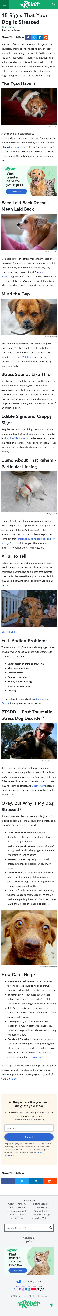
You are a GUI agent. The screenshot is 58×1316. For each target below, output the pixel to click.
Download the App (41, 1214)
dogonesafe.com (17, 146)
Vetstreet (27, 356)
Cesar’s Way (38, 785)
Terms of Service (16, 1207)
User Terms (41, 1207)
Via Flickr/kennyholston (49, 761)
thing (13, 1078)
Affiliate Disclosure (16, 1214)
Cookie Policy (41, 1210)
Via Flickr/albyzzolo (51, 127)
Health (12, 26)
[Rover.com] (30, 5)
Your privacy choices (32, 1281)
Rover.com (36, 1056)
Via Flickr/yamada (51, 252)
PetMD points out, (20, 438)
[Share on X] (34, 37)
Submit (29, 1136)
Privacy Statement (17, 1210)
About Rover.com (17, 1203)
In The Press (17, 1217)
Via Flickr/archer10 (51, 336)
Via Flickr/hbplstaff (51, 514)
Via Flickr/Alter (9, 632)
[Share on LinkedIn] (40, 37)
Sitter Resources (41, 1203)
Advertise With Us (41, 1217)
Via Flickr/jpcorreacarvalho (48, 966)
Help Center (29, 1241)
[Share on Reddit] (45, 37)
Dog (3, 26)
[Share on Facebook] (28, 37)
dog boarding (44, 1052)
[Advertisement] (29, 181)
